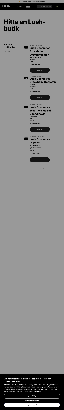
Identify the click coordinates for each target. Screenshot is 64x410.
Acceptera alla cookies (32, 405)
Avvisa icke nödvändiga (32, 400)
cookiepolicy (37, 391)
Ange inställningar (32, 396)
